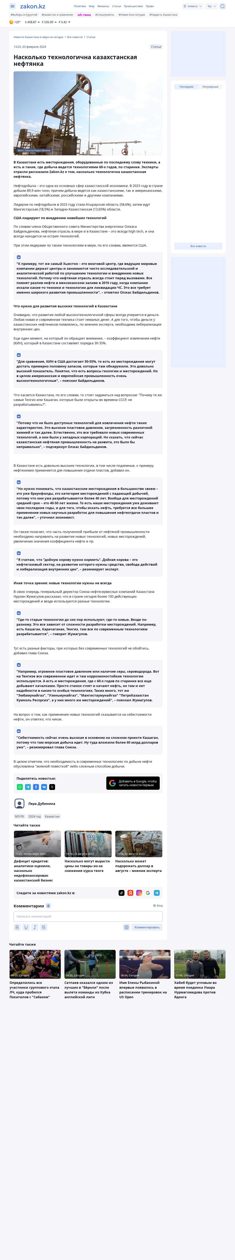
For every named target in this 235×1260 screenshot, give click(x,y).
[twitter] (52, 787)
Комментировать (147, 927)
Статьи (116, 6)
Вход (160, 905)
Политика (80, 6)
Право (150, 6)
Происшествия (133, 6)
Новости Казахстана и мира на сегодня (38, 37)
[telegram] (28, 787)
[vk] (44, 787)
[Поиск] (222, 6)
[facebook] (36, 787)
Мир (92, 6)
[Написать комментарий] (88, 916)
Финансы (103, 6)
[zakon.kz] (32, 6)
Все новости (75, 37)
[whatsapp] (20, 787)
